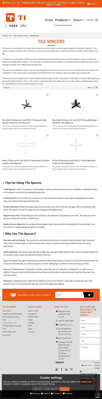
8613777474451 (64, 334)
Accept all (64, 389)
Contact (31, 332)
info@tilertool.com (65, 325)
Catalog (31, 323)
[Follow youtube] (56, 369)
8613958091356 (64, 338)
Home (49, 20)
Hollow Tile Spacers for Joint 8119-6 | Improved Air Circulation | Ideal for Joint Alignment (26, 162)
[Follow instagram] (71, 369)
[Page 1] (47, 176)
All (10, 35)
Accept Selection (51, 389)
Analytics (46, 393)
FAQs (30, 326)
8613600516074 (64, 331)
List (93, 87)
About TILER (33, 311)
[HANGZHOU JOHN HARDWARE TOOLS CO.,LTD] (14, 19)
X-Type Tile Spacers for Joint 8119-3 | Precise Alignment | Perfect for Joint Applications (74, 162)
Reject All (37, 389)
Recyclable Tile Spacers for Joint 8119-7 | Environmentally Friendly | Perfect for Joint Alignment (24, 121)
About (77, 20)
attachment (88, 365)
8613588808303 (64, 329)
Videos (30, 320)
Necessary (36, 393)
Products (61, 20)
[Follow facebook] (61, 369)
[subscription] (88, 295)
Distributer (32, 314)
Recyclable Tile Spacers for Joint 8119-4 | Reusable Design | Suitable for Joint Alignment (74, 121)
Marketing (68, 393)
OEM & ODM (33, 317)
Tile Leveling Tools (20, 35)
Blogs (30, 329)
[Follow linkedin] (66, 369)
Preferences (57, 393)
